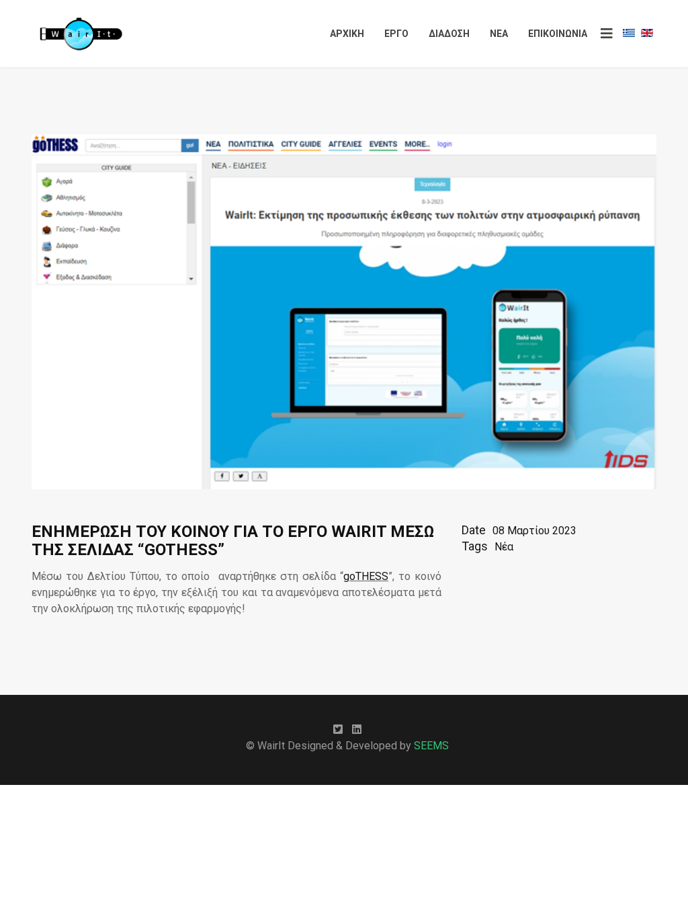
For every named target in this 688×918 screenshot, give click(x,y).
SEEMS (431, 745)
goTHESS (365, 576)
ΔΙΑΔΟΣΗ (449, 33)
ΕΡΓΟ (396, 33)
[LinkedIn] (356, 729)
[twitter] (338, 729)
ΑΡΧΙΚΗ (347, 33)
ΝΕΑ (499, 33)
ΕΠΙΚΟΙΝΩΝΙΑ (557, 33)
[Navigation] (607, 33)
